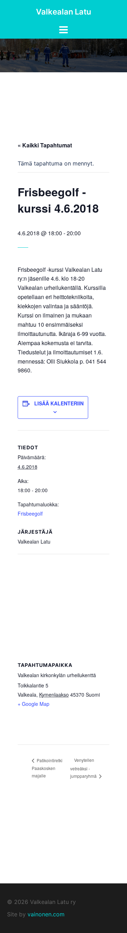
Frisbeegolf (30, 513)
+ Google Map (33, 703)
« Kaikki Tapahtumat (45, 145)
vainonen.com (46, 914)
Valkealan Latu (63, 11)
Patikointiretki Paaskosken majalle (47, 768)
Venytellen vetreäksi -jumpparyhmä (84, 768)
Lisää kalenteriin (59, 403)
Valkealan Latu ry (52, 901)
